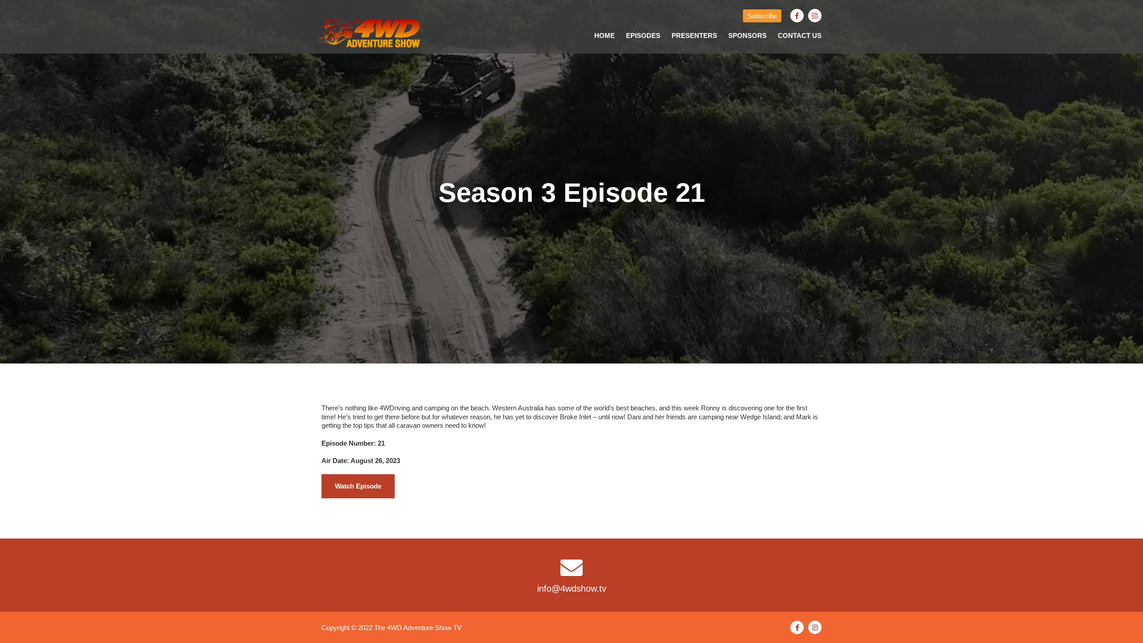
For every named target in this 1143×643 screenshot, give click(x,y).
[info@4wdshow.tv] (571, 567)
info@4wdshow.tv (571, 588)
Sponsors (747, 35)
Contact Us (800, 35)
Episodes (643, 35)
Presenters (694, 35)
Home (604, 35)
